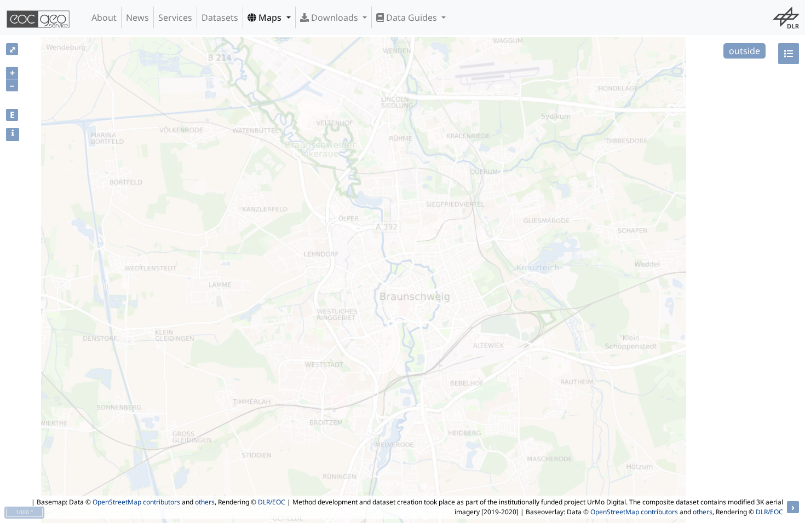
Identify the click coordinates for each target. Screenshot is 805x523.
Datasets (220, 17)
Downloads (334, 17)
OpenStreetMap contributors (136, 502)
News (137, 17)
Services (175, 17)
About (104, 17)
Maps (270, 17)
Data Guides (411, 17)
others (205, 502)
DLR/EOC (271, 502)
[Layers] (788, 53)
